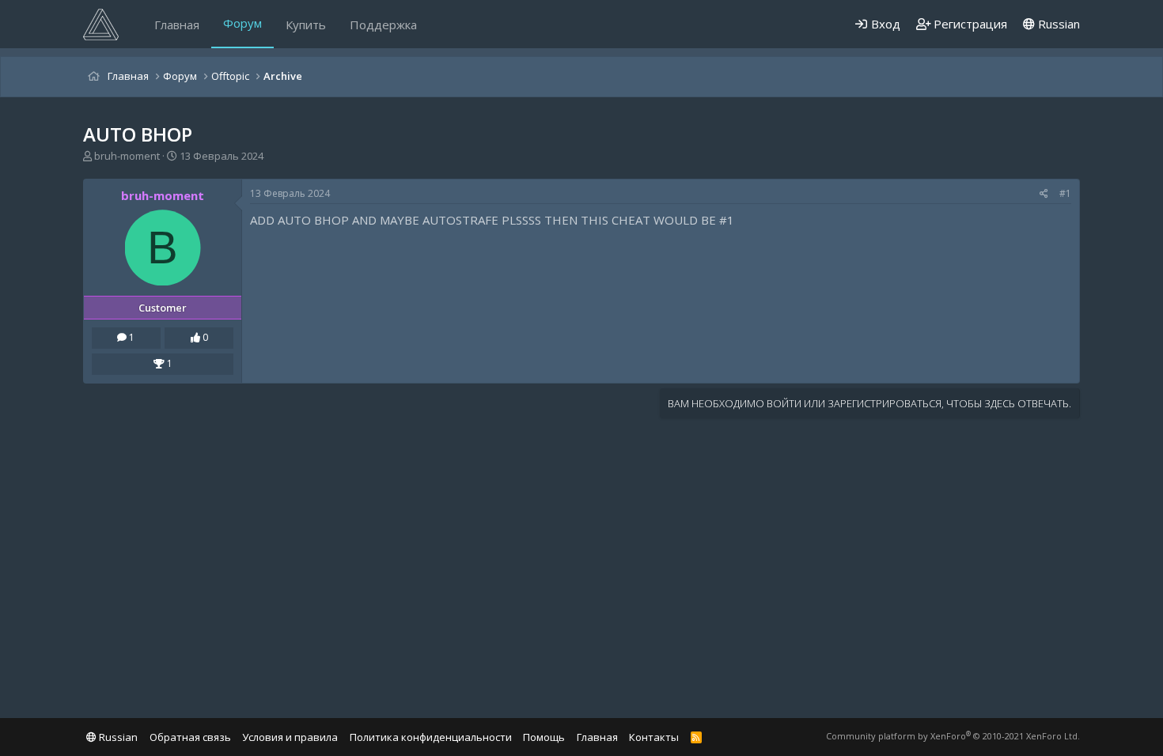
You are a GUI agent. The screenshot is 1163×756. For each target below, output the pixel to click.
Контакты (654, 737)
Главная (176, 24)
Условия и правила (290, 737)
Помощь (544, 737)
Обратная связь (190, 737)
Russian (1057, 24)
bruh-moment (127, 156)
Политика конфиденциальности (431, 737)
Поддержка (383, 24)
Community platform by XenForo (953, 736)
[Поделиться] (1044, 194)
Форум (242, 23)
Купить (306, 24)
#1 (1065, 193)
